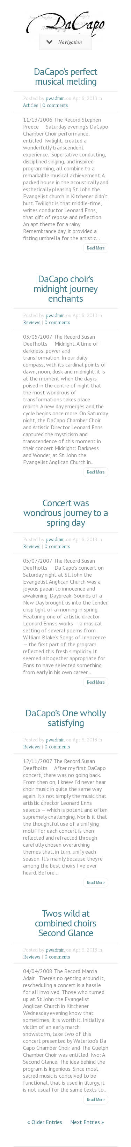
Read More (95, 248)
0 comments (55, 105)
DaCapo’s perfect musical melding (65, 76)
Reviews (32, 322)
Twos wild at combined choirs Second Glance (65, 923)
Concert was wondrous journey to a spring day (65, 512)
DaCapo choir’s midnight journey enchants (65, 288)
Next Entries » (87, 1121)
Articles (30, 105)
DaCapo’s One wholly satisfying (66, 717)
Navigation (70, 41)
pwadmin (55, 98)
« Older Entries (44, 1121)
